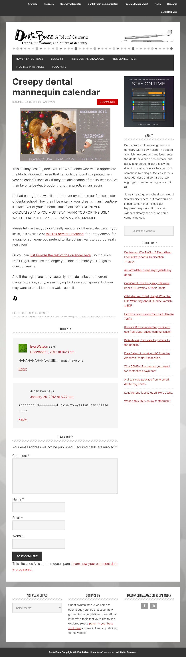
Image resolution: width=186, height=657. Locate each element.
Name (18, 499)
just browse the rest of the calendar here (60, 255)
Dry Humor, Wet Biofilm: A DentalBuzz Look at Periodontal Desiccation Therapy (148, 257)
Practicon (96, 316)
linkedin (84, 316)
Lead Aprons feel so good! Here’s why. (148, 392)
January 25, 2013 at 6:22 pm (51, 397)
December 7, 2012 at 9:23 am (52, 352)
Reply (23, 369)
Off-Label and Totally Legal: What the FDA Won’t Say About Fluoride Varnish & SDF (148, 301)
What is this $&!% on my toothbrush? (147, 401)
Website (18, 536)
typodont (110, 316)
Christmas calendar (41, 316)
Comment (20, 456)
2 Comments (107, 102)
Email (17, 518)
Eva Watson (39, 346)
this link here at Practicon (65, 234)
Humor (32, 313)
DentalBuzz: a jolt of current (93, 40)
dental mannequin (66, 316)
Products (43, 313)
